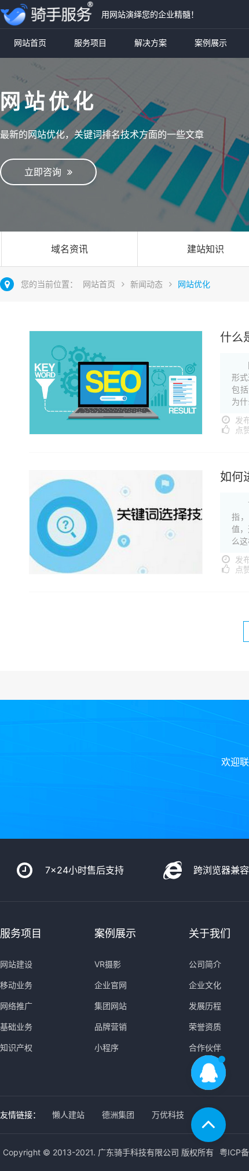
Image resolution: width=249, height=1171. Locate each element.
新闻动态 (146, 284)
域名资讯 (69, 249)
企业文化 (205, 985)
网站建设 (16, 964)
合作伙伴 (205, 1047)
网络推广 (16, 1006)
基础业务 (16, 1026)
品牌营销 (110, 1026)
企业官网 (110, 985)
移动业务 (16, 985)
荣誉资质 (205, 1026)
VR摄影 (107, 964)
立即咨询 (45, 172)
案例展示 (211, 42)
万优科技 (168, 1114)
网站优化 (194, 284)
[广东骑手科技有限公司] (48, 14)
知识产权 (16, 1047)
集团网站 (110, 1006)
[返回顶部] (208, 1124)
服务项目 (90, 42)
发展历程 (205, 1006)
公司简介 (205, 964)
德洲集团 (118, 1114)
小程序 (106, 1047)
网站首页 (30, 42)
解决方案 (150, 42)
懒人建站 (68, 1114)
